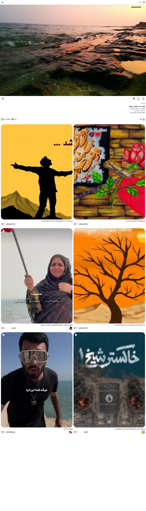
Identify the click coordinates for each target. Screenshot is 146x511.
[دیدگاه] (138, 99)
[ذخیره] (3, 99)
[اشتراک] (133, 99)
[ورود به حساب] (2, 2)
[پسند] (143, 99)
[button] (144, 2)
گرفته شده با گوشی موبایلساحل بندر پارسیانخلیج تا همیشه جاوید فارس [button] (137, 111)
